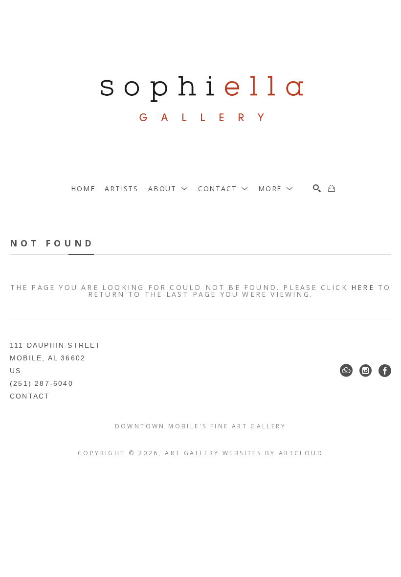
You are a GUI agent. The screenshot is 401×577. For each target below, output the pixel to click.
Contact (30, 396)
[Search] (317, 188)
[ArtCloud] (346, 370)
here (363, 287)
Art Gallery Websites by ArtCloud (244, 453)
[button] (168, 188)
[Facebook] (385, 370)
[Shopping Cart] (331, 188)
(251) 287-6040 (41, 383)
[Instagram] (365, 370)
